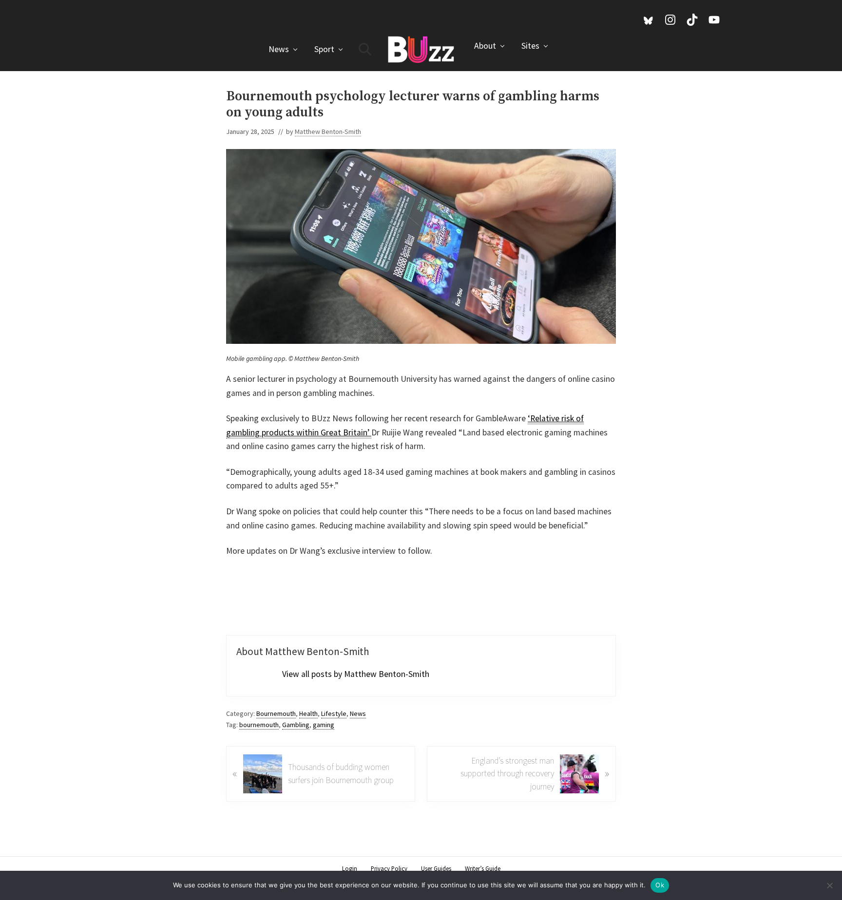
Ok (659, 885)
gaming (323, 724)
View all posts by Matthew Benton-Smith (355, 674)
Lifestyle (333, 713)
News (358, 713)
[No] (830, 885)
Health (308, 713)
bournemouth (259, 724)
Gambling (295, 724)
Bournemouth (276, 713)
